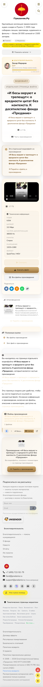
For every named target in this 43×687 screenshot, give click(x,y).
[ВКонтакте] (5, 586)
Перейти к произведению (23, 321)
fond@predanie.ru (14, 576)
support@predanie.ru (22, 580)
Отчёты (6, 549)
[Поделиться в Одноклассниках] (17, 289)
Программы (8, 556)
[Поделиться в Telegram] (11, 289)
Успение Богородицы (25, 620)
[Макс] (16, 586)
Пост (36, 608)
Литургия (13, 611)
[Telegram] (11, 586)
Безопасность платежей (13, 643)
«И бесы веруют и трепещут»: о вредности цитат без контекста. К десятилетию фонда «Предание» (21, 120)
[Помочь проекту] (37, 670)
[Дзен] (22, 586)
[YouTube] (28, 586)
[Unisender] (13, 519)
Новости (6, 545)
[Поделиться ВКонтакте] (6, 289)
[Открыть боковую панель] (39, 4)
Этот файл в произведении (17, 343)
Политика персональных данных (17, 655)
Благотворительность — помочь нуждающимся (16, 535)
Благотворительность (14, 528)
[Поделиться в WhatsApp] (22, 289)
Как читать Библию (9, 617)
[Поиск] (39, 11)
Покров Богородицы (10, 620)
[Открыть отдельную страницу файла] (37, 431)
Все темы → (30, 623)
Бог (19, 611)
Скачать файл (23, 270)
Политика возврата (11, 647)
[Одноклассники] (34, 586)
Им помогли (8, 553)
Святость (25, 611)
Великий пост (28, 608)
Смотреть (23, 262)
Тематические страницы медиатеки (22, 602)
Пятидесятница (20, 623)
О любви (32, 611)
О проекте (7, 651)
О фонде (6, 541)
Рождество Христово (10, 608)
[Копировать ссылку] (27, 289)
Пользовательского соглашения (16, 680)
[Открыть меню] (4, 4)
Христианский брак (9, 614)
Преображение (8, 623)
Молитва (6, 611)
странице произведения (13, 406)
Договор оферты (10, 635)
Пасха (21, 608)
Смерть (33, 614)
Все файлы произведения (23, 277)
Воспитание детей (23, 614)
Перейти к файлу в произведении (18, 170)
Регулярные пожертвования (15, 639)
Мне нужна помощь (17, 593)
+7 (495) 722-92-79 (15, 572)
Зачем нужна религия (24, 617)
